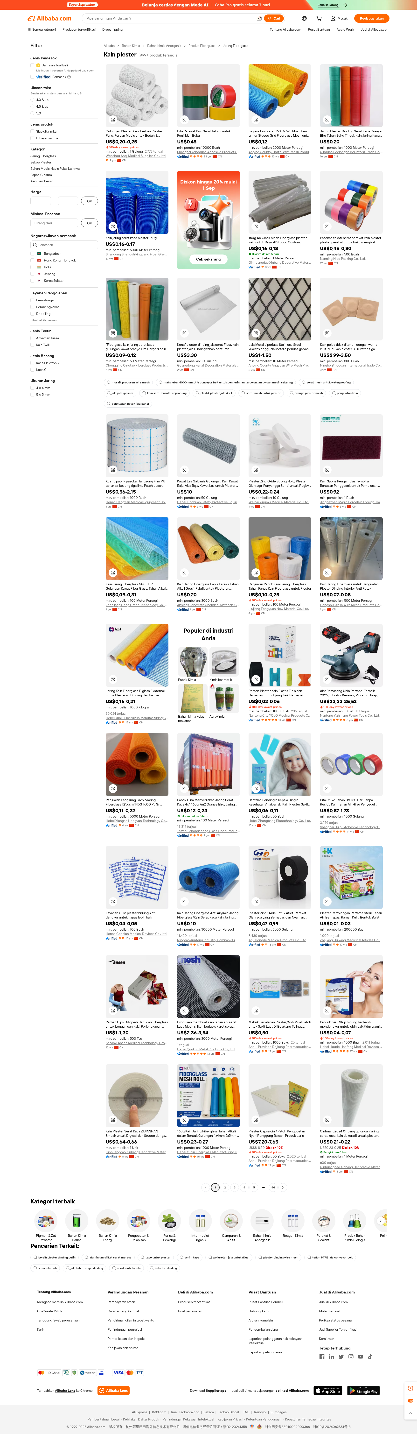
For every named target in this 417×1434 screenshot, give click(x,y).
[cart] (320, 19)
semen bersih (47, 1268)
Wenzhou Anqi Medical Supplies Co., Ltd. (136, 156)
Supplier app (216, 1390)
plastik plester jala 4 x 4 (216, 393)
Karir (40, 1329)
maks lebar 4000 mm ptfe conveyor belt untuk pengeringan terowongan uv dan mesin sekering (228, 382)
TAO (246, 1412)
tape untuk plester (158, 1257)
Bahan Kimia (131, 46)
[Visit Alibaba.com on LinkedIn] (331, 1357)
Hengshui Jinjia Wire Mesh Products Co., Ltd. (351, 605)
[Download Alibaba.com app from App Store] (327, 1390)
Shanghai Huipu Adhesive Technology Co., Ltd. (351, 827)
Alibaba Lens (65, 1390)
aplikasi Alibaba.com (292, 1390)
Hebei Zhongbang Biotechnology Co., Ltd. (280, 821)
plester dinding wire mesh (280, 1257)
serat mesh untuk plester (263, 393)
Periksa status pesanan (336, 1320)
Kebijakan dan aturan (123, 1348)
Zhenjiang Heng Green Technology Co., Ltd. (137, 605)
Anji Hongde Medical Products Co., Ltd (277, 940)
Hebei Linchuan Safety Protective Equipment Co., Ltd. (208, 502)
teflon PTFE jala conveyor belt (332, 1257)
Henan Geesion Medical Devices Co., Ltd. (136, 934)
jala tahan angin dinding (87, 1268)
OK (89, 201)
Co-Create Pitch (49, 1311)
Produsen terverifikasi (194, 1302)
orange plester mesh (309, 393)
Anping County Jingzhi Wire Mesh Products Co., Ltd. (280, 152)
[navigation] (64, 617)
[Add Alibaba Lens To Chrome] (113, 1390)
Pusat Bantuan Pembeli (266, 1302)
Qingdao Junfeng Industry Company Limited (208, 940)
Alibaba (109, 46)
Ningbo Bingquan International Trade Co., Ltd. (351, 365)
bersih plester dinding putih (57, 1257)
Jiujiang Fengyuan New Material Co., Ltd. (279, 609)
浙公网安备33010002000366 (287, 1427)
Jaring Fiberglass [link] (235, 46)
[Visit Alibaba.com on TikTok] (370, 1357)
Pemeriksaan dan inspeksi (127, 1339)
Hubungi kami (259, 1311)
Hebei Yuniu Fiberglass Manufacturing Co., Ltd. (137, 718)
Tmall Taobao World (184, 1412)
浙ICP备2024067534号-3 (332, 1427)
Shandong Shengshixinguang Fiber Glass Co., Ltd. (137, 254)
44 (273, 1187)
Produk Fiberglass (201, 46)
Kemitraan (326, 1339)
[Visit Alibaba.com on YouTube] (360, 1357)
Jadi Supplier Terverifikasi (338, 1329)
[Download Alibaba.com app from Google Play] (363, 1390)
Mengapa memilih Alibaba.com (60, 1302)
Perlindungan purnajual (125, 1329)
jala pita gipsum (122, 393)
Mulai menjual (329, 1311)
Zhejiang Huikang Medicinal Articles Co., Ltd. (351, 940)
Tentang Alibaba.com (54, 1292)
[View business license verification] (252, 1426)
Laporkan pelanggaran (265, 1352)
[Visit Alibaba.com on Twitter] (341, 1357)
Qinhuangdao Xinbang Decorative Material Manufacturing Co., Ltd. (280, 262)
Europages (279, 1412)
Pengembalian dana (263, 1329)
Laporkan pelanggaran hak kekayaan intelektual (276, 1341)
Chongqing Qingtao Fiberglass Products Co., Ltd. (137, 365)
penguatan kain (347, 393)
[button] (259, 18)
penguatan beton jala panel (130, 403)
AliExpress (139, 1412)
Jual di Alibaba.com (333, 1302)
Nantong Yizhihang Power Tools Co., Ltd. (350, 715)
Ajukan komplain (261, 1320)
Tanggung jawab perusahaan (58, 1320)
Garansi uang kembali (123, 1311)
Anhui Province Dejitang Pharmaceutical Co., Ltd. (280, 1047)
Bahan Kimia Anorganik (164, 46)
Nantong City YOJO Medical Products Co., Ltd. (280, 715)
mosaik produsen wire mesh (131, 382)
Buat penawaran (190, 1311)
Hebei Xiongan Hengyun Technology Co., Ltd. (137, 821)
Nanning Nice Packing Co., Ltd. (343, 259)
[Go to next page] (282, 1187)
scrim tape (192, 1257)
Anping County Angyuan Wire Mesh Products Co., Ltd (280, 365)
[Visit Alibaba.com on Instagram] (351, 1357)
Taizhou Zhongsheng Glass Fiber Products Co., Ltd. (208, 831)
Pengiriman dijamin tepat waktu (131, 1320)
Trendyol (259, 1412)
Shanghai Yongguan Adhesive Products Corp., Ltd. (208, 152)
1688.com (159, 1412)
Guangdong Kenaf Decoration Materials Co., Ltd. (208, 365)
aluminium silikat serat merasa (111, 1257)
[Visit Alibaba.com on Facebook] (322, 1357)
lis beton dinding (166, 1268)
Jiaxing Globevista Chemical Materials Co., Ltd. (208, 605)
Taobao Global (228, 1412)
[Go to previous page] (205, 1187)
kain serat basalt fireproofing (167, 393)
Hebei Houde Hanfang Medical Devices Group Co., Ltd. (351, 1047)
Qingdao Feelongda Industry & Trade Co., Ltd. (351, 152)
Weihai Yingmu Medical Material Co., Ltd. (279, 502)
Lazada (208, 1412)
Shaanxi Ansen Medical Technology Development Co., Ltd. (137, 1043)
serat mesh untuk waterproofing (329, 382)
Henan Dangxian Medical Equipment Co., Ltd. (137, 502)
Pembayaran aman (121, 1302)
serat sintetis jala (129, 1268)
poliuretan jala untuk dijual (231, 1257)
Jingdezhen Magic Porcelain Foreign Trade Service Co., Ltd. (351, 502)
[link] (410, 1388)
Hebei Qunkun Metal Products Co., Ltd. (206, 1049)
